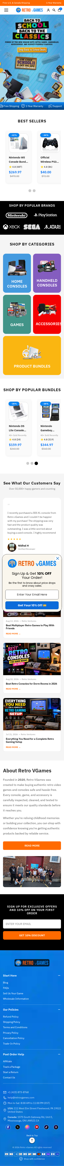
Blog (5, 982)
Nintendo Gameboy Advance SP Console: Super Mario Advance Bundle (18, 428)
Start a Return (10, 1072)
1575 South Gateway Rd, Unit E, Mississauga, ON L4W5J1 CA (30, 1118)
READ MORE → (13, 633)
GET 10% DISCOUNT (32, 935)
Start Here (10, 975)
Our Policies (10, 1009)
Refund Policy (10, 1016)
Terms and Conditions (15, 1027)
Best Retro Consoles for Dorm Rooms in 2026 (31, 683)
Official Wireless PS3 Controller (17, 160)
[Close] (57, 558)
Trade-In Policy (11, 1043)
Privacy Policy (10, 1032)
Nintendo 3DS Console (49, 159)
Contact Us (9, 1077)
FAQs (6, 987)
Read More (32, 845)
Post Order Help (13, 1054)
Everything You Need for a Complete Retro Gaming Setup (30, 740)
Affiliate (7, 1061)
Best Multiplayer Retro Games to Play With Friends (30, 627)
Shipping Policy (11, 1022)
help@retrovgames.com (21, 1097)
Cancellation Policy (13, 1038)
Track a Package (11, 1066)
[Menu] (6, 10)
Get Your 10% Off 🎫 (32, 605)
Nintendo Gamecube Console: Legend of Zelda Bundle (50, 428)
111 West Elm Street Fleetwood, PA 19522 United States (34, 1110)
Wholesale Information (16, 998)
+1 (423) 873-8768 (18, 1092)
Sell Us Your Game (13, 993)
